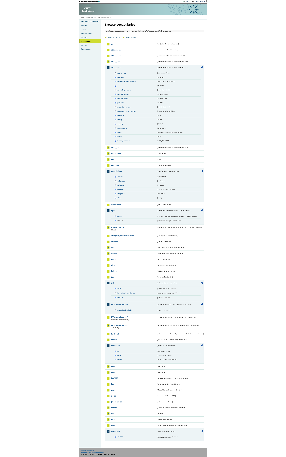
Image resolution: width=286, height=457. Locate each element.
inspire (114, 340)
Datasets (84, 25)
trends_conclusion (123, 141)
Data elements (86, 33)
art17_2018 (116, 148)
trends (119, 136)
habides (114, 271)
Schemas (84, 37)
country (120, 437)
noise (113, 396)
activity (119, 216)
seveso (114, 408)
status (119, 198)
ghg (113, 265)
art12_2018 (116, 56)
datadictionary (117, 171)
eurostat (114, 242)
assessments (121, 73)
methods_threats (123, 94)
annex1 (119, 288)
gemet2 (114, 259)
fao (112, 247)
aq (112, 44)
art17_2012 (116, 68)
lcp (112, 384)
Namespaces (85, 49)
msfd (113, 390)
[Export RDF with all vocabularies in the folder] (202, 67)
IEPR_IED (115, 334)
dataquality (116, 205)
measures (120, 86)
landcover (115, 346)
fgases (114, 253)
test (112, 414)
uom (113, 419)
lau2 (113, 372)
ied (112, 283)
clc (118, 351)
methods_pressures (124, 90)
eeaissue (120, 189)
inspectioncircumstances (126, 293)
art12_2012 (116, 50)
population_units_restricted (126, 111)
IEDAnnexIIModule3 (119, 317)
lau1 (113, 366)
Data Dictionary (98, 17)
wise (113, 425)
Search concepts (131, 37)
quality (119, 119)
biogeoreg (120, 77)
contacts (120, 177)
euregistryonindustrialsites (122, 236)
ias (112, 277)
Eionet (90, 17)
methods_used (122, 98)
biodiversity (116, 153)
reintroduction (122, 128)
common (115, 165)
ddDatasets (121, 181)
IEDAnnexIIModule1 (119, 304)
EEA (90, 1)
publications (116, 402)
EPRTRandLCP (117, 227)
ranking (120, 124)
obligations (121, 194)
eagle (119, 355)
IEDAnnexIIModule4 (119, 326)
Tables (83, 29)
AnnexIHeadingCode (124, 310)
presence (120, 115)
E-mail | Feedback (87, 450)
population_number (124, 107)
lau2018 (114, 378)
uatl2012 (120, 359)
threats (119, 132)
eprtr (113, 211)
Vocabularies (86, 41)
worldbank (115, 431)
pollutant (120, 297)
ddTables (120, 185)
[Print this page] (190, 1)
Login (186, 1)
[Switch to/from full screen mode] (193, 1)
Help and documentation (90, 21)
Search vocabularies (114, 37)
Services (84, 45)
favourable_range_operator (126, 81)
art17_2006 (116, 62)
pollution (120, 103)
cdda (113, 159)
